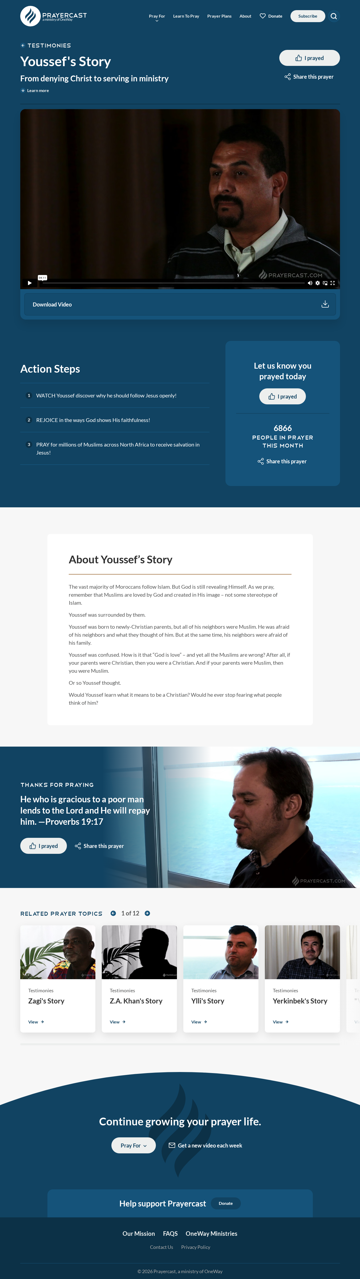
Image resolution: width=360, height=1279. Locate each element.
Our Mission (139, 1233)
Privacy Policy (195, 1247)
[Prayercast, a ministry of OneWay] (53, 16)
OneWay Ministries (211, 1233)
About (245, 15)
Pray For (157, 16)
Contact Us (161, 1247)
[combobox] (309, 77)
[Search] (334, 16)
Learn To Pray (186, 15)
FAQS (170, 1233)
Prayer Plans (219, 15)
